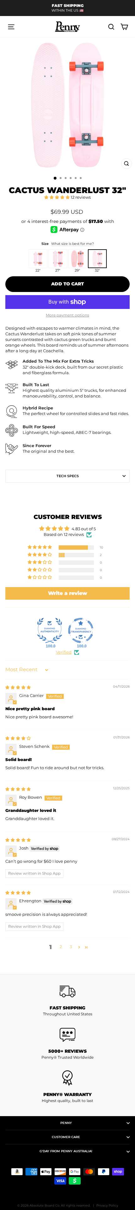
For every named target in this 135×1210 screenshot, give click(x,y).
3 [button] (71, 946)
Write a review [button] (67, 593)
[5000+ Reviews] (67, 1035)
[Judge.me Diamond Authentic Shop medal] (49, 630)
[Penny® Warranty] (67, 1078)
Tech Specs (68, 476)
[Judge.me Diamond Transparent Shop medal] (80, 630)
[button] (57, 197)
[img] (18, 687)
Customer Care (66, 1137)
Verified (64, 652)
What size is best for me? (72, 243)
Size (67, 243)
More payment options (67, 315)
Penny (66, 1123)
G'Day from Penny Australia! (66, 1151)
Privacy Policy (107, 1205)
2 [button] (61, 946)
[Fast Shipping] (67, 991)
